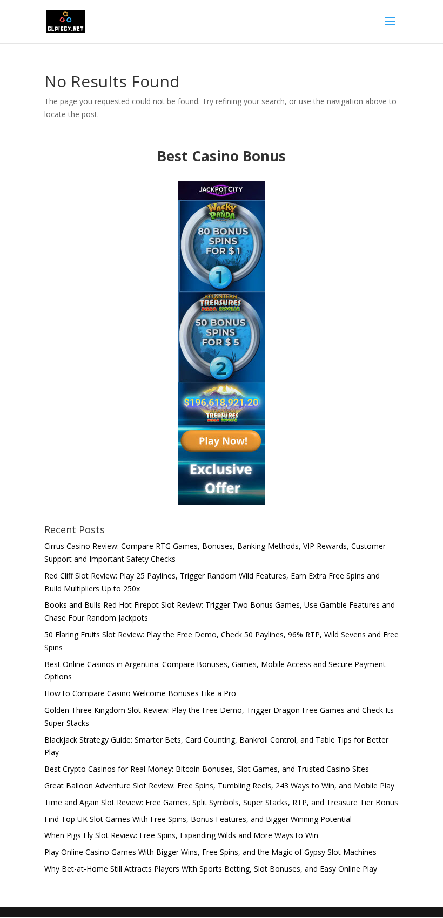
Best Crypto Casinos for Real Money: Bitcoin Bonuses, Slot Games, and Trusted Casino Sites (206, 769)
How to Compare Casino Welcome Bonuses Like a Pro (140, 693)
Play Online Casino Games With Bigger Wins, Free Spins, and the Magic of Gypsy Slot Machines (210, 852)
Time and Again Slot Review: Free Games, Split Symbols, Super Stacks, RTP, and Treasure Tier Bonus (221, 802)
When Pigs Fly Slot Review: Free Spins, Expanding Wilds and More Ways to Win (181, 835)
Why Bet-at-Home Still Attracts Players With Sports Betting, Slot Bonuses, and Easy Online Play (210, 868)
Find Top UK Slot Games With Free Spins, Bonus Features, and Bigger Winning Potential (198, 819)
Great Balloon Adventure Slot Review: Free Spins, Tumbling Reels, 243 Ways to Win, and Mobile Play (219, 785)
